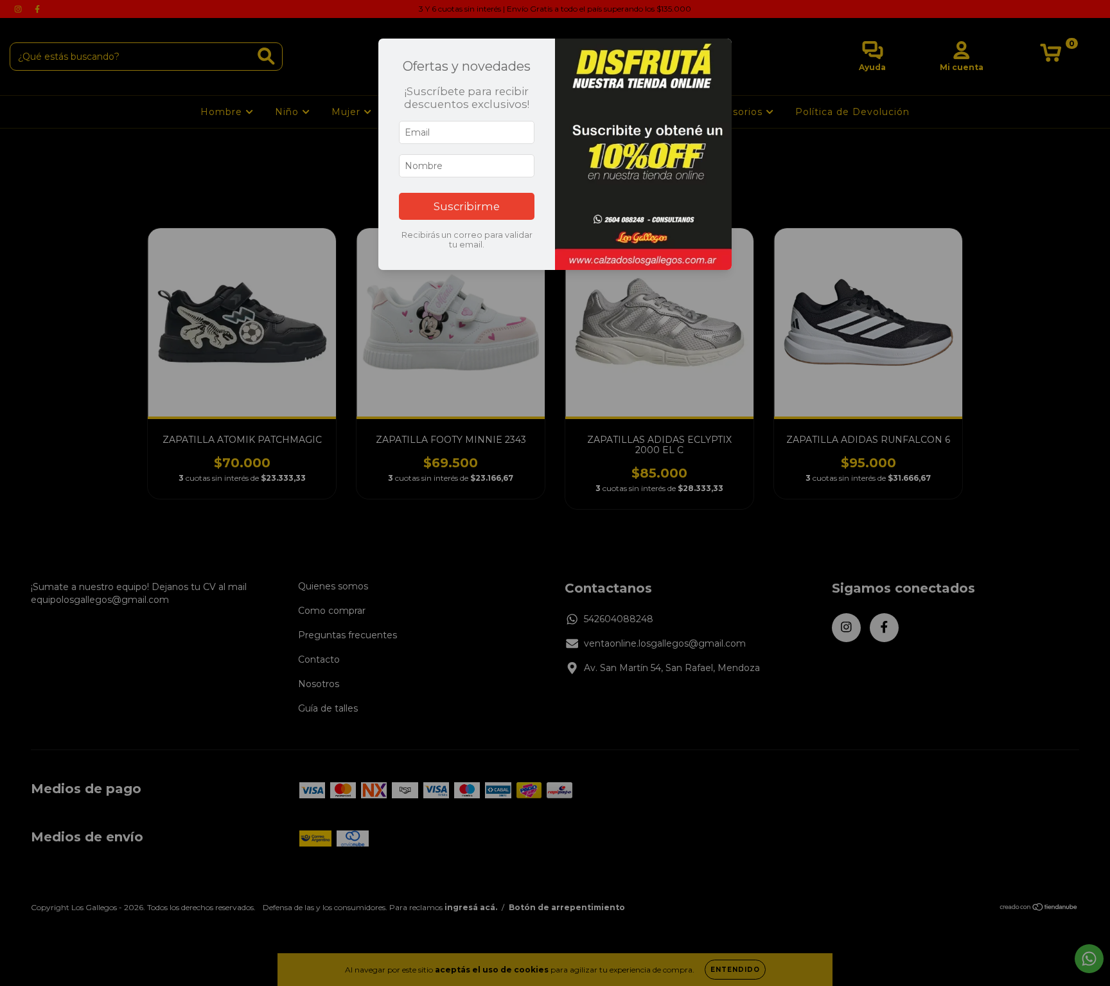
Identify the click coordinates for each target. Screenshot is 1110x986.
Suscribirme (467, 206)
